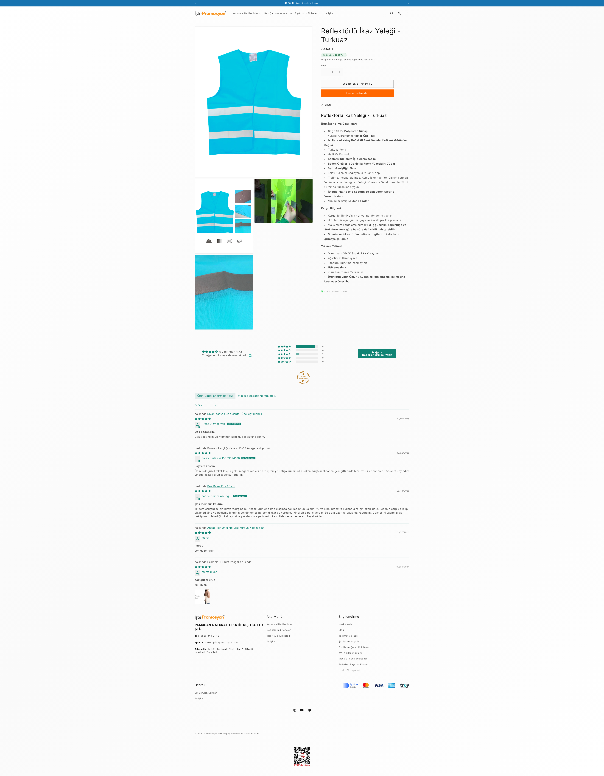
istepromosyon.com (212, 734)
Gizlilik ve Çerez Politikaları (354, 647)
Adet (323, 65)
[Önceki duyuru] (195, 3)
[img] (227, 352)
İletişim (271, 641)
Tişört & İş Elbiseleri (278, 635)
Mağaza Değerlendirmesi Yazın (377, 353)
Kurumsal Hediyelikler (279, 624)
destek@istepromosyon (218, 642)
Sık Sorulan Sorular (206, 692)
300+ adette (333, 55)
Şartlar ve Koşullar (349, 641)
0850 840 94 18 (210, 635)
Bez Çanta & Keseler (279, 630)
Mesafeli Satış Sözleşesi (353, 658)
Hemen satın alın (357, 93)
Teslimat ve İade (348, 635)
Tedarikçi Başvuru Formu (353, 664)
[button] (246, 13)
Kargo (339, 59)
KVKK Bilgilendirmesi (351, 653)
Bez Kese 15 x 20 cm (221, 486)
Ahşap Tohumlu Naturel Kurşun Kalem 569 (235, 527)
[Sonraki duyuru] (408, 3)
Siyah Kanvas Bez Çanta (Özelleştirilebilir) (235, 413)
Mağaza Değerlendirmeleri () (258, 395)
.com (235, 642)
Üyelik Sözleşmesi (349, 670)
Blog (341, 630)
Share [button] (328, 104)
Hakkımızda (345, 624)
